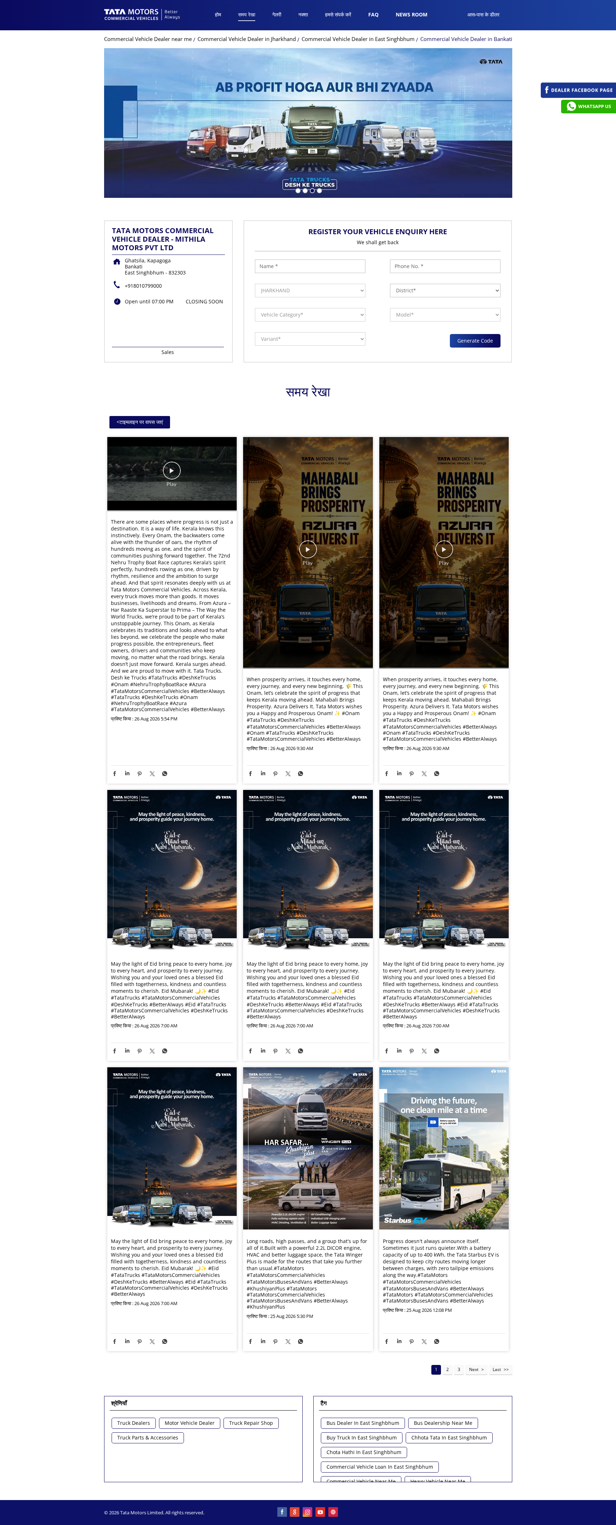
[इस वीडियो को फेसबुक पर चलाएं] (172, 474)
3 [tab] (311, 190)
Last (497, 1369)
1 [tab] (297, 190)
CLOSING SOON (204, 301)
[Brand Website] (333, 1512)
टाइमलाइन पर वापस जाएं (140, 422)
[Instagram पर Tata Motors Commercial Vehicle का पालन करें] (308, 1512)
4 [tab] (318, 190)
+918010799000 (143, 285)
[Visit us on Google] (295, 1512)
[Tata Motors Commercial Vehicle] (142, 15)
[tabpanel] (308, 123)
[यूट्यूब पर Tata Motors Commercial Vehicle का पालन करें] (320, 1512)
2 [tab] (304, 190)
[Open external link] (578, 96)
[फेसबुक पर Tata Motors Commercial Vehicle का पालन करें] (282, 1512)
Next (473, 1369)
